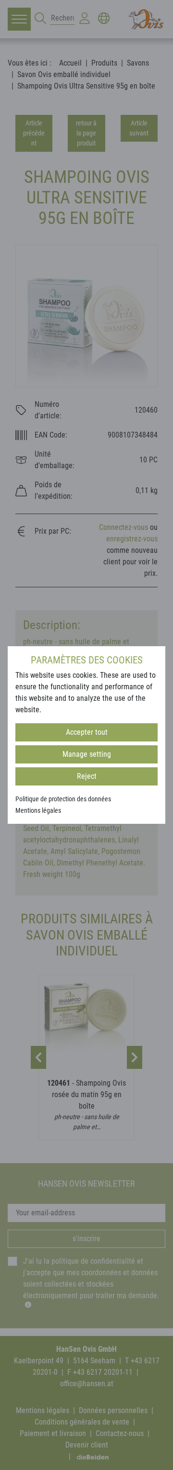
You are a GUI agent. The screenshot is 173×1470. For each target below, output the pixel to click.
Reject (87, 776)
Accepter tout (87, 732)
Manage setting (86, 754)
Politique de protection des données (63, 799)
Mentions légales (38, 810)
